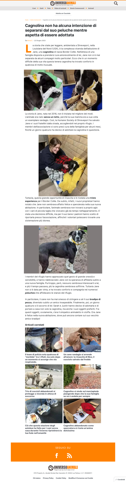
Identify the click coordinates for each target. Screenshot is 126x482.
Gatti (41, 8)
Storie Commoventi (77, 8)
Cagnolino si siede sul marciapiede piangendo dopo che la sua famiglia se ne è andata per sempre (81, 393)
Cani (34, 8)
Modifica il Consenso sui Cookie (81, 478)
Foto (48, 8)
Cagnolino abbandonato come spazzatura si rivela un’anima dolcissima (78, 428)
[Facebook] (56, 455)
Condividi (121, 480)
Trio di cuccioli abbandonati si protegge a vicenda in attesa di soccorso (40, 393)
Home (26, 20)
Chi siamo (37, 478)
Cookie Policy (61, 478)
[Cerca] (116, 3)
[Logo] (63, 3)
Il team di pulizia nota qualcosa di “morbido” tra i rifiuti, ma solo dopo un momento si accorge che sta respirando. (42, 358)
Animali (91, 8)
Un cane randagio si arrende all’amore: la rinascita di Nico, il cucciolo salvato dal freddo (78, 357)
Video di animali (60, 8)
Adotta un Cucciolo (63, 13)
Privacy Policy (48, 478)
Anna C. (30, 40)
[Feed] (69, 455)
